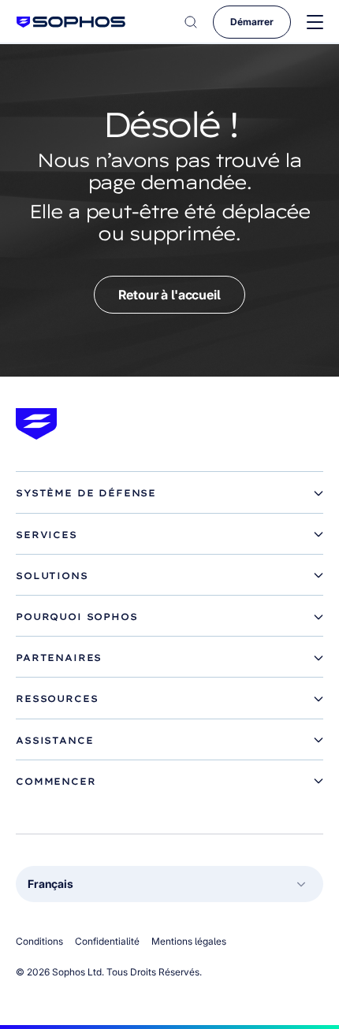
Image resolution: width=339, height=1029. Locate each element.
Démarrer (252, 22)
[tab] (169, 493)
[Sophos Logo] (71, 22)
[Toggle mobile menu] (315, 22)
